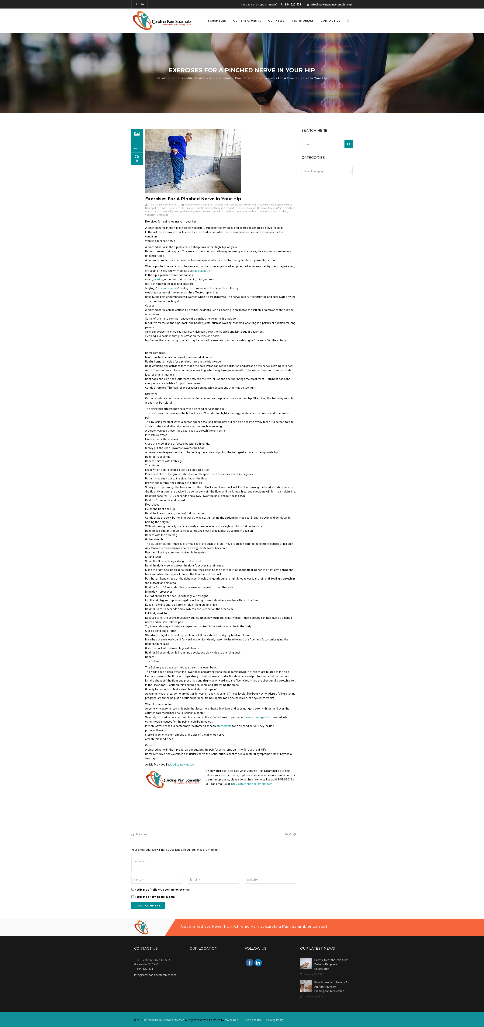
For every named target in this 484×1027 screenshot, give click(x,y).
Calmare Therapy (256, 208)
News (163, 208)
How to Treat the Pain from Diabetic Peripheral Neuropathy (331, 964)
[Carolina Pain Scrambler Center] (162, 21)
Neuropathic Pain (281, 204)
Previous (141, 834)
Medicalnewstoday (182, 764)
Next (288, 834)
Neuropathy (151, 208)
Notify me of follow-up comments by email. (162, 889)
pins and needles (167, 288)
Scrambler (217, 20)
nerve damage (255, 717)
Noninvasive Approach (208, 211)
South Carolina (278, 211)
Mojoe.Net (231, 1020)
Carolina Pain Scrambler (162, 204)
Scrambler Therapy (233, 211)
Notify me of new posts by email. (155, 896)
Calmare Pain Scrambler (199, 204)
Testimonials (302, 20)
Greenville (166, 211)
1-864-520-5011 (144, 968)
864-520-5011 (294, 4)
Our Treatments (247, 20)
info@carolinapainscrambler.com (332, 4)
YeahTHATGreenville (156, 214)
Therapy (172, 208)
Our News (276, 20)
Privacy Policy (275, 1020)
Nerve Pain (264, 204)
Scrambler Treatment (257, 211)
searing (158, 279)
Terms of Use (253, 1020)
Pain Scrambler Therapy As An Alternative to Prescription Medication (331, 987)
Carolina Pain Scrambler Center (164, 1020)
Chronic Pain (249, 204)
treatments (224, 725)
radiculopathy (201, 270)
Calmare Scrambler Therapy (230, 208)
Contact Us (331, 20)
